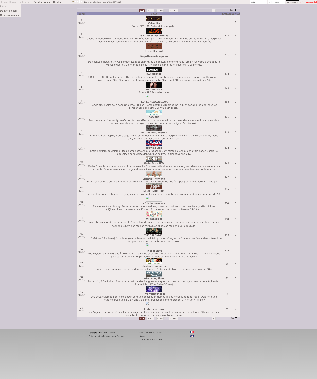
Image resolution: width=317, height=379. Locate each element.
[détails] (81, 23)
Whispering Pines (154, 278)
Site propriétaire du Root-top (151, 339)
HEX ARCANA (154, 89)
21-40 (150, 10)
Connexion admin (10, 15)
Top (232, 10)
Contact (57, 2)
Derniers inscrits (9, 10)
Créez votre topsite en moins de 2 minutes (107, 336)
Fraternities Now (154, 309)
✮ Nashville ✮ (154, 218)
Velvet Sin (154, 23)
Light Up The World (154, 178)
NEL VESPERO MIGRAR (154, 132)
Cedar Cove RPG (154, 163)
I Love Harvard (154, 51)
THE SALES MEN (154, 235)
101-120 (173, 10)
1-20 (142, 10)
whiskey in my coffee (154, 266)
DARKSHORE (154, 74)
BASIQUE (154, 117)
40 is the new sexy (154, 203)
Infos (3, 6)
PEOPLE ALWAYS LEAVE (154, 101)
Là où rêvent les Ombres (154, 35)
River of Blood (154, 250)
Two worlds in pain (154, 293)
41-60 (160, 10)
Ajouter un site (42, 2)
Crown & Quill (154, 147)
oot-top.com (109, 333)
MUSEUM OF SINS (154, 191)
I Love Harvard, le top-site (16, 2)
